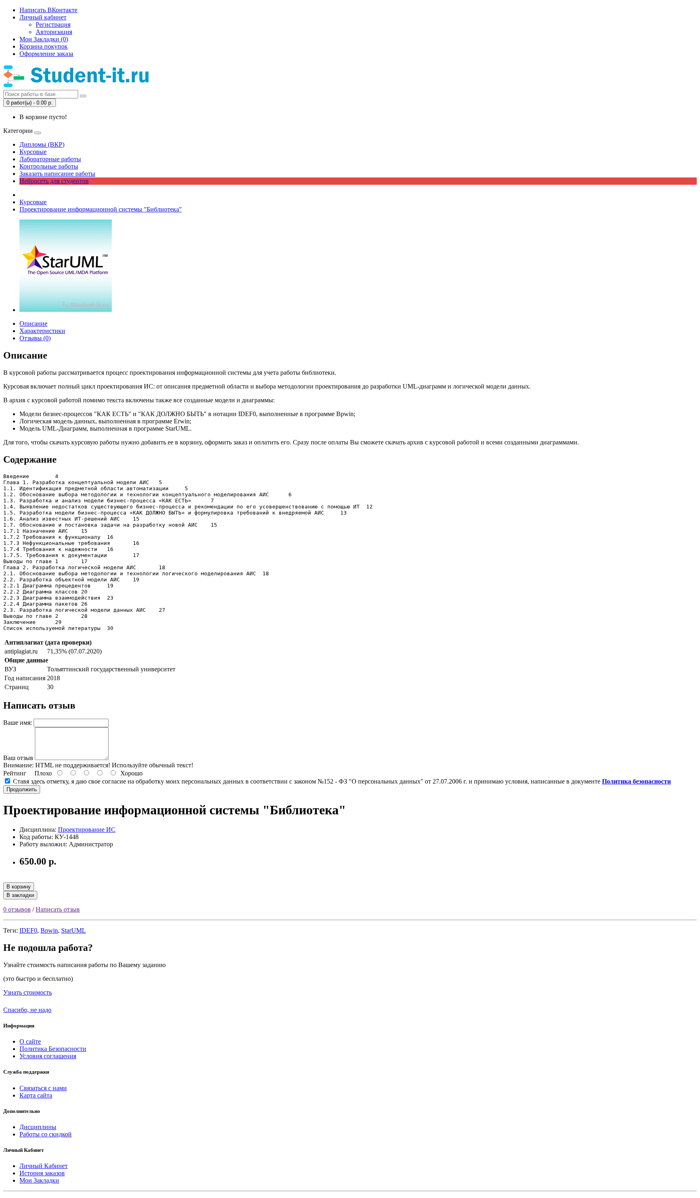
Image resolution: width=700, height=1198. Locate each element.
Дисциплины (37, 1126)
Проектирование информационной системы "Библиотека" (100, 209)
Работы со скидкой (45, 1134)
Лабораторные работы (50, 159)
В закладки (20, 895)
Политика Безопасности (52, 1048)
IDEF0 (28, 930)
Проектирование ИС (86, 829)
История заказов (42, 1173)
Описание (33, 323)
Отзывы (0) (35, 338)
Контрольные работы (48, 166)
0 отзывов (17, 909)
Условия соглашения (47, 1056)
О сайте (30, 1041)
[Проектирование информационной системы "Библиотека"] (65, 309)
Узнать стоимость (27, 992)
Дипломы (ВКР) (41, 144)
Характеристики (42, 330)
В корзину (18, 887)
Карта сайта (35, 1095)
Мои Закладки (39, 1180)
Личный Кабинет (43, 1165)
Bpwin (49, 930)
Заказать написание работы (57, 173)
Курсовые (33, 151)
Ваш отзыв (18, 757)
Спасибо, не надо (27, 1009)
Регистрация (53, 24)
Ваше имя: (17, 722)
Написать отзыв (58, 909)
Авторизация (54, 31)
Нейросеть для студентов (54, 180)
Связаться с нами (43, 1088)
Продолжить (21, 789)
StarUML (73, 930)
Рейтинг (14, 773)
